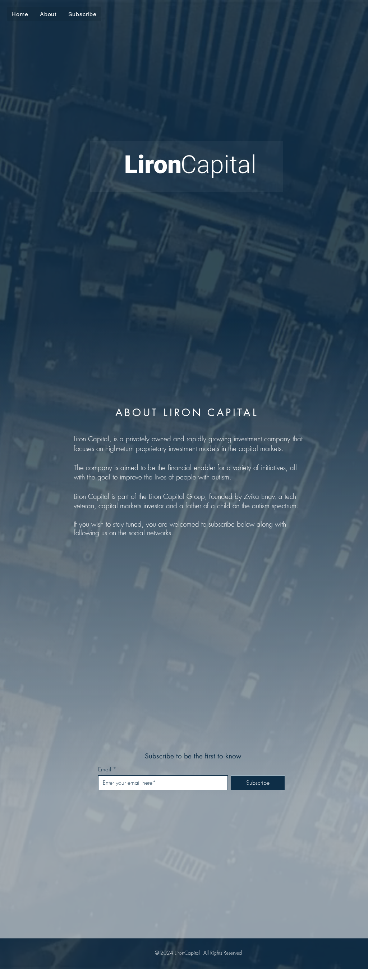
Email (104, 769)
